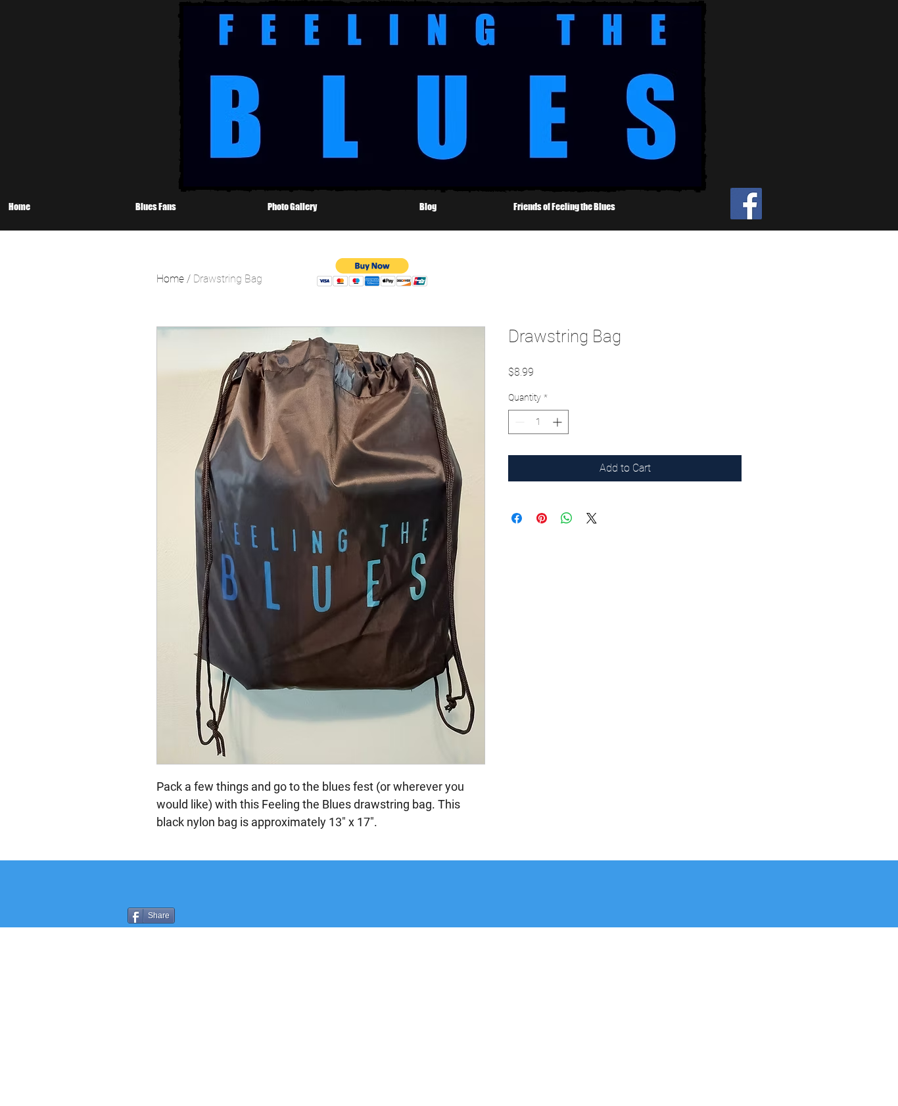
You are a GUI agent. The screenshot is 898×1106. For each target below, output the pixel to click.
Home (170, 279)
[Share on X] (592, 518)
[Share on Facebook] (517, 518)
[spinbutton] (538, 421)
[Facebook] (746, 203)
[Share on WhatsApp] (567, 518)
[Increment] (558, 421)
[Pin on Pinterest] (542, 518)
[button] (372, 272)
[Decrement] (518, 421)
